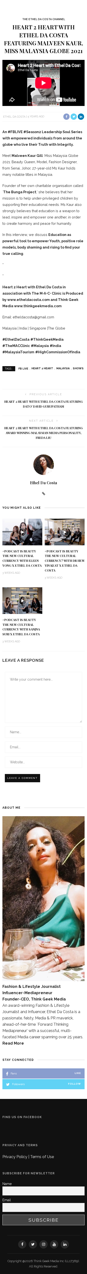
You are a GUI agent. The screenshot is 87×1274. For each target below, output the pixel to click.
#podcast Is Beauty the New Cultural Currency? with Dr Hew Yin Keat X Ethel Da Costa (65, 560)
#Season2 (32, 132)
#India (55, 346)
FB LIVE (23, 368)
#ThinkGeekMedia (47, 339)
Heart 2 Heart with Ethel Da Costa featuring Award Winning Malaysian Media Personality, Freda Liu (43, 433)
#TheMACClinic (16, 346)
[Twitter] (33, 1244)
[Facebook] (22, 1244)
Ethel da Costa (14, 116)
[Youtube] (54, 1244)
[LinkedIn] (65, 1244)
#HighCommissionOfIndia (57, 352)
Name (7, 1184)
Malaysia (63, 368)
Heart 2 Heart (42, 368)
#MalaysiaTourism (18, 352)
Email (6, 1200)
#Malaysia (40, 346)
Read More (13, 1043)
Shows (78, 368)
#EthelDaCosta (15, 339)
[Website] (44, 494)
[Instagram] (43, 1244)
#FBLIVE (15, 132)
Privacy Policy (15, 1156)
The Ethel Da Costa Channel (43, 19)
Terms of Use (42, 1156)
